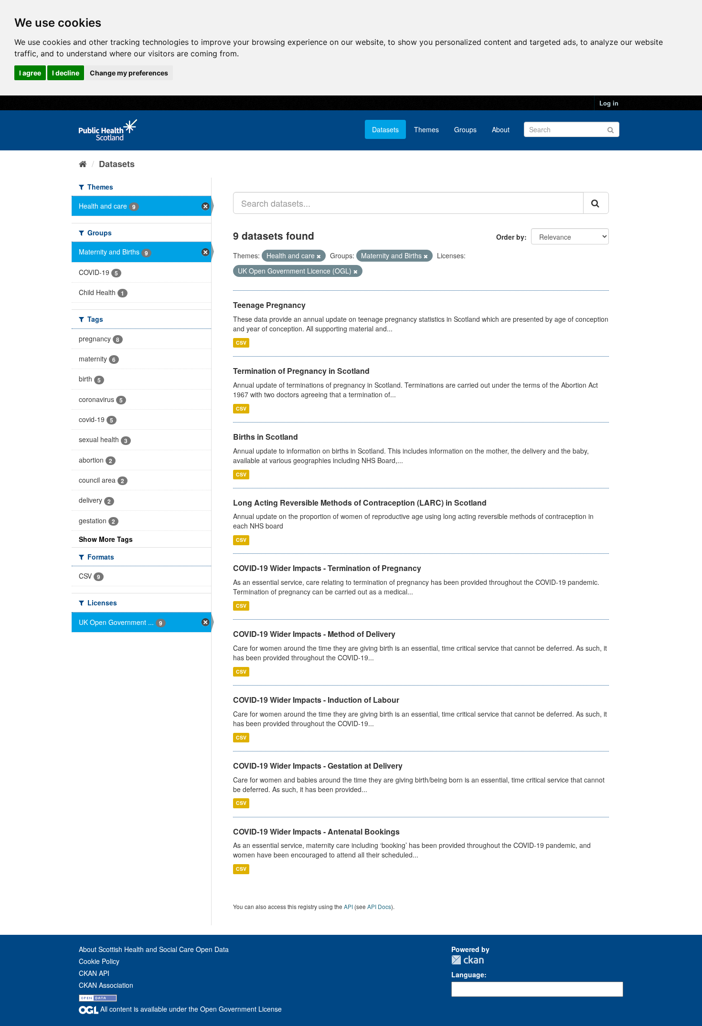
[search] (596, 203)
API (348, 906)
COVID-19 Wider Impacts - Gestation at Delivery (318, 765)
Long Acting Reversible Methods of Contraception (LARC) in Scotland (360, 502)
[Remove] (319, 256)
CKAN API (94, 973)
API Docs (379, 906)
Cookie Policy (99, 961)
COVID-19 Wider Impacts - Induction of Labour (316, 699)
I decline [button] (65, 73)
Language (467, 974)
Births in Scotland (265, 436)
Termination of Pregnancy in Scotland (301, 370)
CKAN (467, 960)
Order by (510, 237)
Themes (426, 129)
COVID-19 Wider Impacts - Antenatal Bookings (316, 831)
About (501, 129)
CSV (241, 342)
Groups (465, 129)
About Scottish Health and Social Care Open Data (154, 949)
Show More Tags (106, 539)
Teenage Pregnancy (269, 304)
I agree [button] (30, 73)
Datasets (385, 129)
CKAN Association (106, 985)
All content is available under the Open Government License (190, 1009)
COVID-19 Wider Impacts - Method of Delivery (314, 633)
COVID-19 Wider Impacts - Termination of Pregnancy (327, 567)
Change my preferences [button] (129, 73)
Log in (608, 102)
